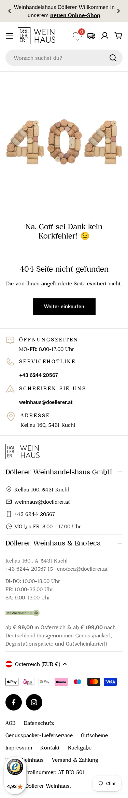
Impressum (18, 747)
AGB (10, 722)
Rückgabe (79, 747)
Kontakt (50, 747)
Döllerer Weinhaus (47, 785)
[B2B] (91, 35)
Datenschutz (39, 722)
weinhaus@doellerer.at (42, 501)
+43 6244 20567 (34, 514)
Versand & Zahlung (75, 759)
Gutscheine (94, 735)
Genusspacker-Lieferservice (39, 735)
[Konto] (105, 35)
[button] (9, 11)
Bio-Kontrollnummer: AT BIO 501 (44, 772)
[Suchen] (113, 58)
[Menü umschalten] (9, 36)
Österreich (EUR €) (37, 664)
